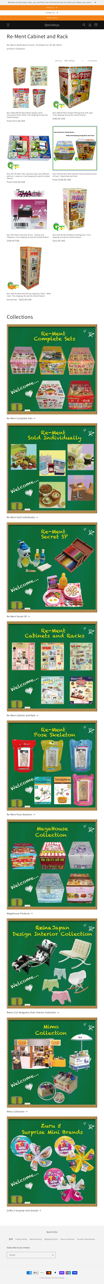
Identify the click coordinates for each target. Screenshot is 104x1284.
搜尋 (11, 1239)
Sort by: (58, 60)
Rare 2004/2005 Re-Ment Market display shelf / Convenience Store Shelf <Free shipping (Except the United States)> (27, 115)
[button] (8, 25)
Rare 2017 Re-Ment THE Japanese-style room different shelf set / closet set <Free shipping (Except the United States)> (28, 176)
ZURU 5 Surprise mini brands (22, 1210)
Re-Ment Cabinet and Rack (21, 715)
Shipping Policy (51, 1239)
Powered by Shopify (58, 1278)
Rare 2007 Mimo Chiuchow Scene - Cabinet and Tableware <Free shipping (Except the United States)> (28, 236)
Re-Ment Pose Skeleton (19, 814)
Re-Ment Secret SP (17, 616)
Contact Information (86, 1239)
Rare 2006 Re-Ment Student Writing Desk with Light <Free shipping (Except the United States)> (73, 114)
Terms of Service (67, 1239)
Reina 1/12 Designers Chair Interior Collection (31, 1012)
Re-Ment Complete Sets (19, 418)
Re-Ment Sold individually (21, 517)
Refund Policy (36, 1239)
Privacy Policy (21, 1239)
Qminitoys (48, 1278)
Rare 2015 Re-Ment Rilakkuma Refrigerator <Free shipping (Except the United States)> (72, 236)
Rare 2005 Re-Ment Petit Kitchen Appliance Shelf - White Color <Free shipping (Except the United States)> (29, 295)
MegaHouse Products (18, 913)
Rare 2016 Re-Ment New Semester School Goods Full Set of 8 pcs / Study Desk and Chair (75, 175)
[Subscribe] (52, 1255)
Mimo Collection (16, 1111)
